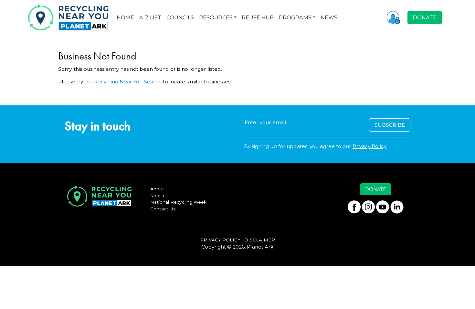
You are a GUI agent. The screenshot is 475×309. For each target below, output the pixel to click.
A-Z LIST (150, 17)
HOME (125, 17)
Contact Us (163, 208)
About (157, 188)
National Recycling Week (178, 202)
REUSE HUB (258, 17)
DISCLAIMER (259, 239)
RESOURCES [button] (216, 17)
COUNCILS (180, 17)
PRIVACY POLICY (220, 239)
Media (157, 195)
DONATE (425, 17)
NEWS (329, 17)
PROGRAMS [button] (295, 17)
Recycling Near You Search (128, 82)
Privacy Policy (369, 146)
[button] (393, 17)
